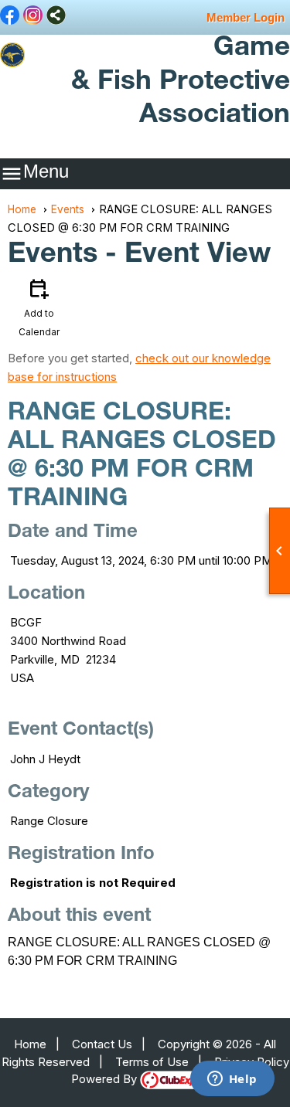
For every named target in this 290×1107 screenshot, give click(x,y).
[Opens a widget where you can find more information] (232, 1080)
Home (22, 209)
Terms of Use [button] (152, 1061)
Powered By (105, 1078)
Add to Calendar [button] (39, 307)
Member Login (245, 17)
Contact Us (102, 1044)
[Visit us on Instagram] (33, 16)
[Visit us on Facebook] (9, 16)
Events (67, 209)
